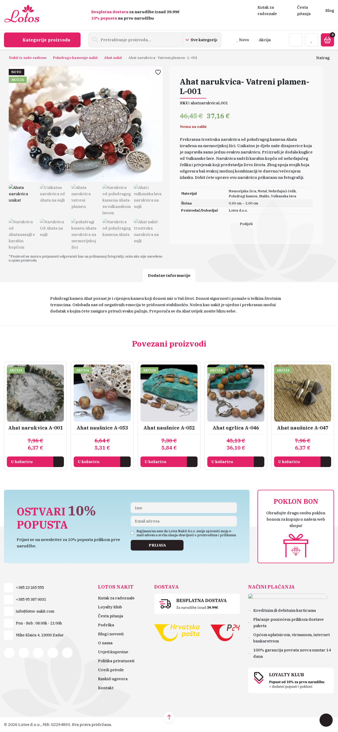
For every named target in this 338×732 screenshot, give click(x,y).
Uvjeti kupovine (113, 651)
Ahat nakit (113, 57)
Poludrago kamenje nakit (75, 57)
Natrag (323, 57)
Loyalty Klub (110, 606)
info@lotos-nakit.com (35, 611)
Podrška (106, 624)
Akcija (265, 39)
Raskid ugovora (113, 678)
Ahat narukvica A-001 (35, 428)
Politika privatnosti (116, 660)
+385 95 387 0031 (31, 599)
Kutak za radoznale (116, 597)
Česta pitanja (110, 615)
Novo (244, 39)
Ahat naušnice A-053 (102, 428)
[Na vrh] (169, 717)
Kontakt (106, 687)
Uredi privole (111, 669)
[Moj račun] (295, 39)
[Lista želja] (311, 39)
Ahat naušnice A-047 (302, 428)
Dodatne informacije (169, 275)
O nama (105, 642)
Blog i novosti (111, 633)
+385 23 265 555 (30, 587)
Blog (329, 10)
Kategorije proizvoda (46, 40)
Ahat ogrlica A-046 (236, 428)
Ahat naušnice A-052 (169, 428)
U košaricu (22, 461)
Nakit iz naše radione (27, 57)
